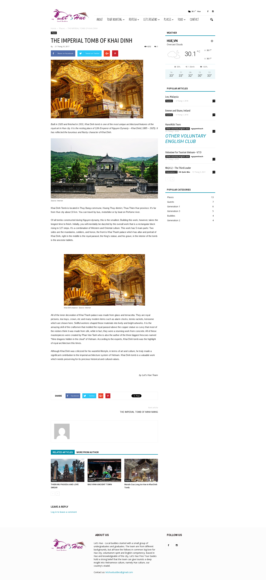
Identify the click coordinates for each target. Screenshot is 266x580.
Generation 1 (173, 206)
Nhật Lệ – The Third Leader (178, 167)
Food (180, 19)
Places (167, 19)
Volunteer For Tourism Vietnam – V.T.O (183, 152)
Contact (194, 19)
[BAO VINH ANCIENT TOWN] (104, 470)
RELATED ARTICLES (63, 452)
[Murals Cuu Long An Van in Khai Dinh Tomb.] (141, 470)
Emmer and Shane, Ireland (177, 110)
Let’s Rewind (150, 19)
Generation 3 (171, 172)
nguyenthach (197, 128)
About (99, 19)
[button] (211, 19)
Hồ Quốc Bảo (184, 172)
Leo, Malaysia (172, 96)
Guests (169, 101)
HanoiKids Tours (173, 124)
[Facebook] (208, 11)
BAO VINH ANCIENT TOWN (100, 484)
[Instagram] (213, 11)
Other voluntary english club (177, 129)
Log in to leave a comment (64, 512)
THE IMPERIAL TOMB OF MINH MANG (139, 412)
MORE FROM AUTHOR (88, 452)
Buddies (171, 215)
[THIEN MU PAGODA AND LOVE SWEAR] (67, 470)
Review (133, 19)
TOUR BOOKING (114, 19)
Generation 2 (173, 220)
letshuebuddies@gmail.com (119, 572)
